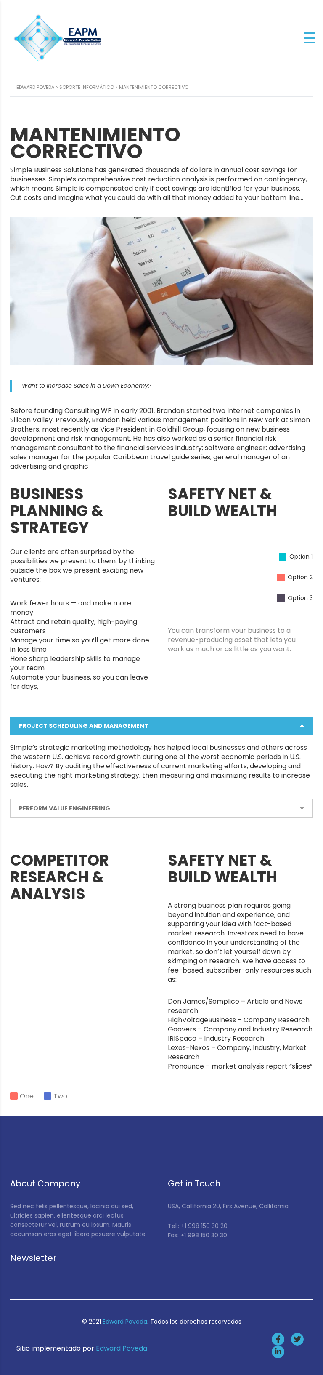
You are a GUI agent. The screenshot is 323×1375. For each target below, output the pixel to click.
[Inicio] (59, 37)
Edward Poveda (125, 1321)
